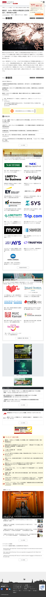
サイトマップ (32, 588)
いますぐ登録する (39, 14)
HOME (3, 7)
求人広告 (35, 590)
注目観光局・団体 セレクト (11, 280)
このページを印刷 (40, 18)
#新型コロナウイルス (19, 14)
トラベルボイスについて (17, 585)
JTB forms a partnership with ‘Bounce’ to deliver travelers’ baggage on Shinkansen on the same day (22, 556)
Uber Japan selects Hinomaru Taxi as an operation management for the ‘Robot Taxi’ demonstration (22, 552)
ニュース (7, 7)
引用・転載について (28, 586)
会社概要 (26, 585)
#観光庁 (25, 14)
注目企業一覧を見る (23, 267)
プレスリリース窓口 (27, 590)
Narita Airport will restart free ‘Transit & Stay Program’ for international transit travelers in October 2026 (22, 549)
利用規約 (25, 588)
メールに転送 (32, 18)
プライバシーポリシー (17, 588)
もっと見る (23, 145)
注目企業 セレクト (8, 155)
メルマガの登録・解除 (17, 586)
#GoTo (12, 14)
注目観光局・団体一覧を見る (23, 338)
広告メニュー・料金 (17, 590)
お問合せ (14, 592)
